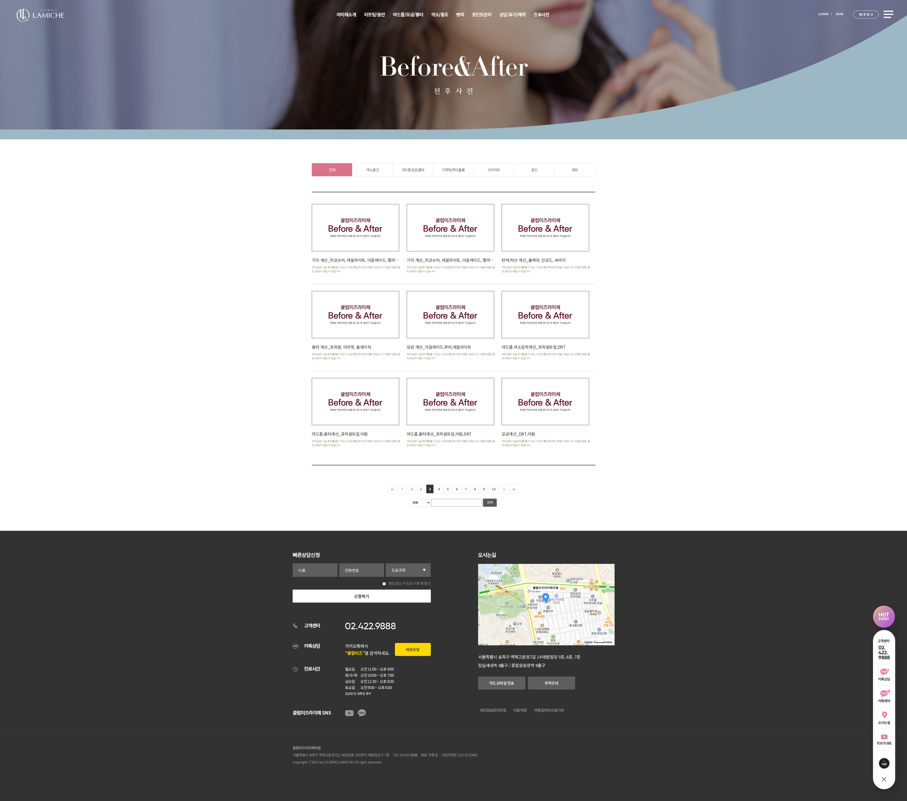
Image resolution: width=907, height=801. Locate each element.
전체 (332, 169)
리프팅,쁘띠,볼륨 (453, 169)
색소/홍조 (439, 14)
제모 (575, 169)
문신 (534, 169)
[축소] (609, 604)
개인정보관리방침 (492, 710)
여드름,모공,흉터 (413, 169)
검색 (490, 502)
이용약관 (520, 710)
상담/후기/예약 (512, 14)
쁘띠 (460, 14)
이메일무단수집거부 (549, 710)
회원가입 (839, 13)
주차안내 (551, 683)
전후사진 (541, 14)
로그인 (823, 13)
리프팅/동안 (374, 14)
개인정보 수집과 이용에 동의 (409, 583)
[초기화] (609, 613)
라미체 (40, 15)
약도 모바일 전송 (501, 683)
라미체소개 (346, 14)
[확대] (609, 596)
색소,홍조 (372, 169)
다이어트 (494, 169)
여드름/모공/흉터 (408, 14)
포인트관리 (482, 14)
